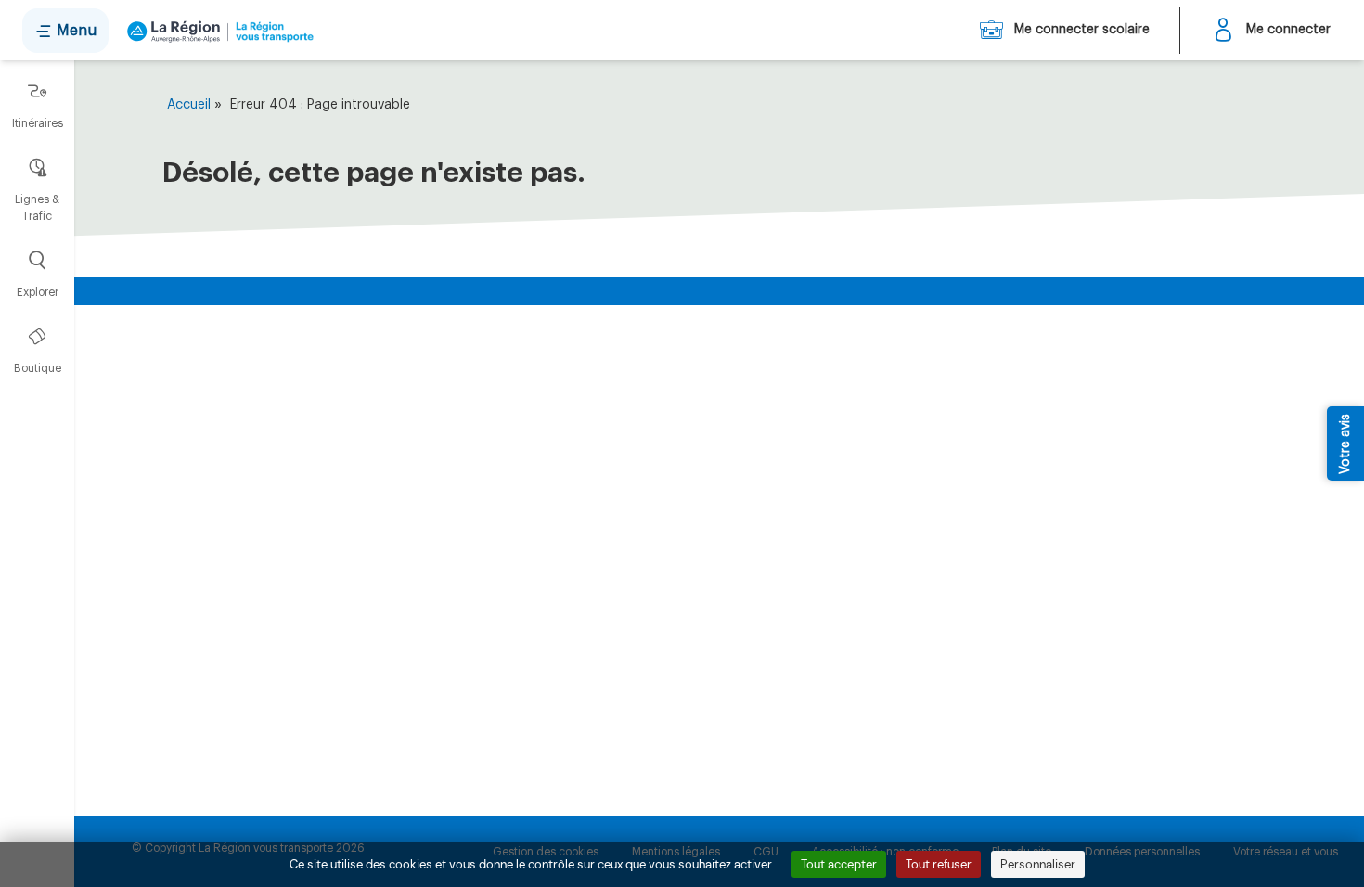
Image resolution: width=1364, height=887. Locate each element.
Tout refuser (939, 864)
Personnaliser (1037, 864)
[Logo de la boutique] (217, 30)
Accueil (189, 104)
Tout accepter (839, 864)
